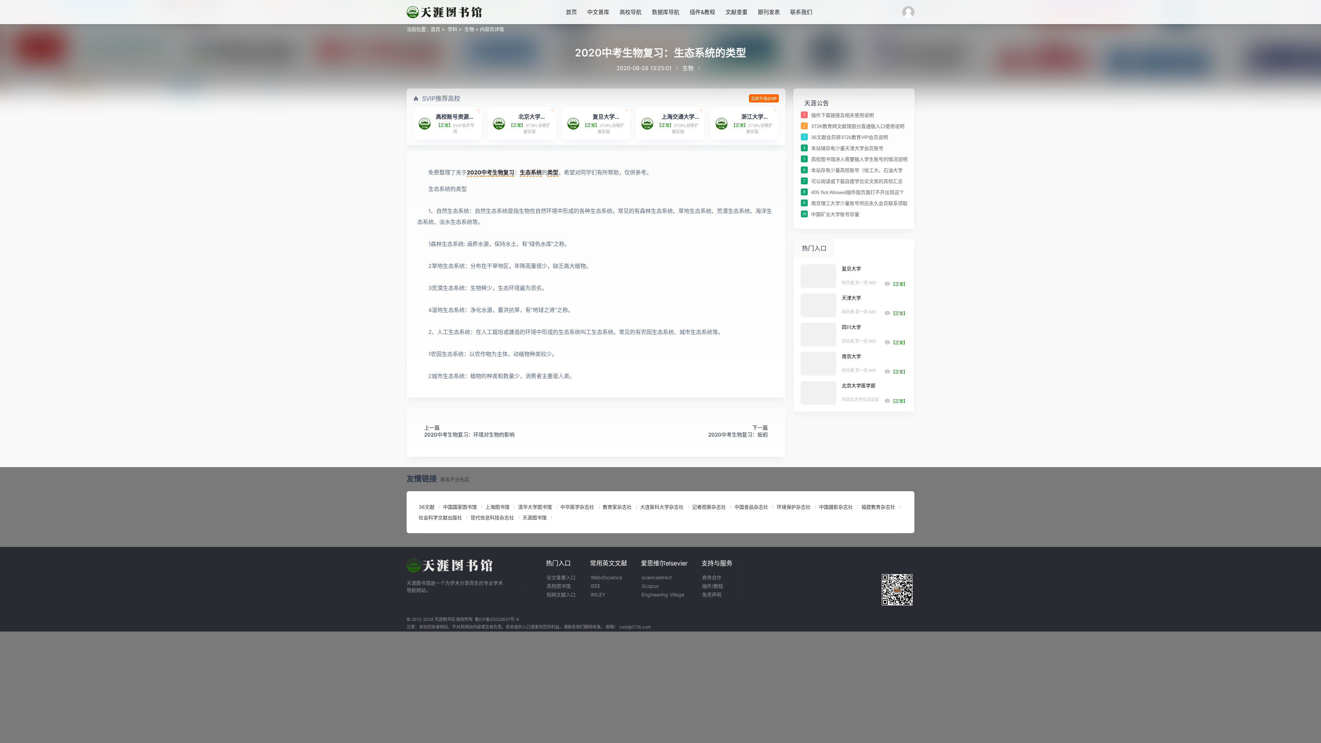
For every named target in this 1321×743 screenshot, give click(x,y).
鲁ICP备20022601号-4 (497, 619)
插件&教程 (702, 12)
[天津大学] (818, 305)
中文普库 (598, 12)
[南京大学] (818, 364)
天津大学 (851, 298)
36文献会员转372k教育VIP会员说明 (849, 137)
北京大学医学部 (859, 385)
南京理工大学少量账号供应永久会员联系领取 (859, 203)
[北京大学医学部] (818, 393)
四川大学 (851, 327)
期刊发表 (769, 12)
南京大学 (851, 356)
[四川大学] (818, 334)
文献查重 (737, 12)
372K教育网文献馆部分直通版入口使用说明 (857, 126)
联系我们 (801, 12)
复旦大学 (851, 268)
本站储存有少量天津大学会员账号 (847, 148)
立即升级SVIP (764, 98)
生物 (469, 29)
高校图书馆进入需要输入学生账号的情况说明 (859, 159)
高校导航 (631, 12)
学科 (452, 29)
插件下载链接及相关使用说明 (842, 115)
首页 (571, 12)
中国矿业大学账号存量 (835, 214)
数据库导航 (665, 12)
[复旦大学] (818, 276)
